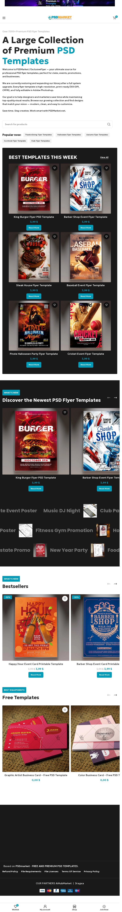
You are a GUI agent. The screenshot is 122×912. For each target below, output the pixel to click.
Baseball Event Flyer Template (86, 285)
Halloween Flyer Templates (69, 135)
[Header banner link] (60, 3)
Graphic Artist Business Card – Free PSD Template (35, 775)
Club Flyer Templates (40, 141)
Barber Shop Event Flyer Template (85, 216)
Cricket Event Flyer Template (86, 353)
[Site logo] (60, 17)
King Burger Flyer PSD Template (34, 216)
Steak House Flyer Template (34, 285)
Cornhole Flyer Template (15, 141)
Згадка (79, 883)
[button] (108, 397)
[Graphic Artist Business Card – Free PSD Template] (35, 738)
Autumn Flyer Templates (97, 135)
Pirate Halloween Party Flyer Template (34, 353)
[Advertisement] (60, 833)
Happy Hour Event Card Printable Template (36, 663)
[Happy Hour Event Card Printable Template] (35, 627)
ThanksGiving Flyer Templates (38, 135)
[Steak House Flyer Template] (34, 257)
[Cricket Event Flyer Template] (86, 326)
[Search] (108, 124)
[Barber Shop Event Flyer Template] (86, 189)
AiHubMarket (64, 883)
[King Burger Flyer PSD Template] (34, 189)
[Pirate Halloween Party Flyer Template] (34, 326)
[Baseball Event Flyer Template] (86, 257)
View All (104, 157)
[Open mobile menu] (4, 18)
